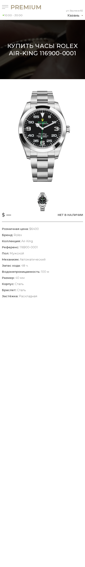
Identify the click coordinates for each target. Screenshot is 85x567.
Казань (73, 15)
